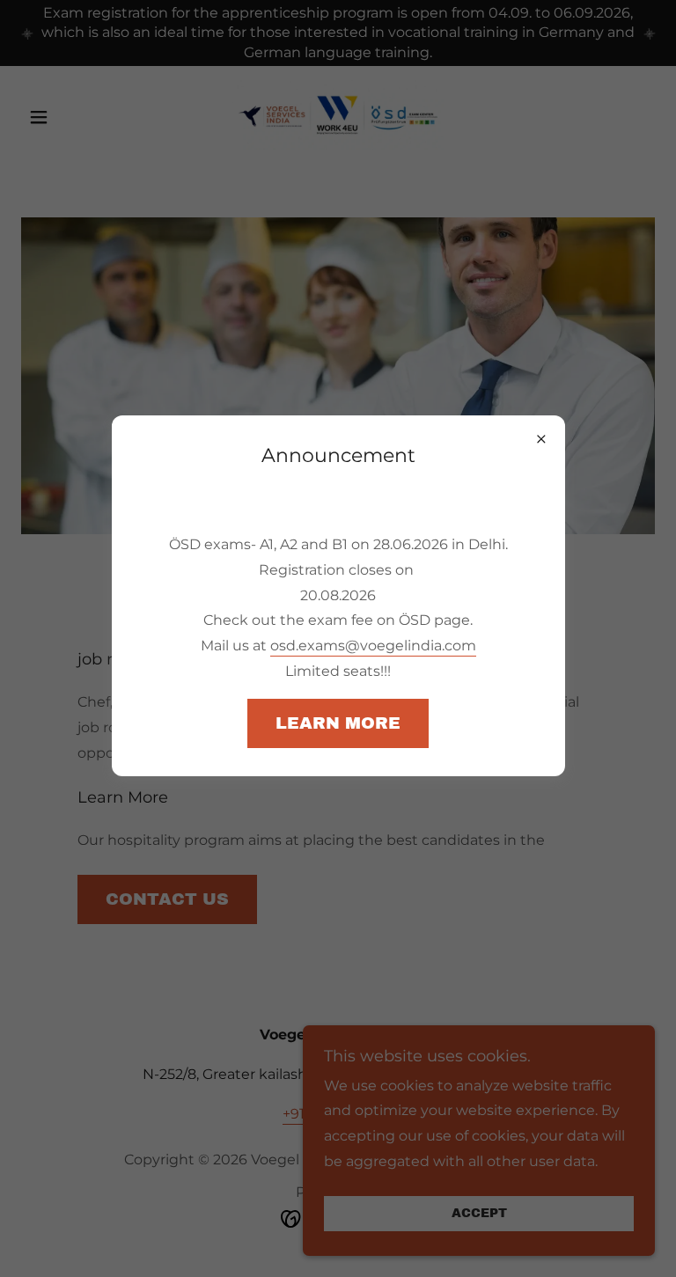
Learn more (338, 723)
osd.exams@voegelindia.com (373, 645)
